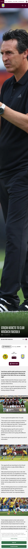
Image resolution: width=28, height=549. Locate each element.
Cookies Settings (14, 538)
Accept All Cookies (14, 546)
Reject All (14, 542)
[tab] (2, 1)
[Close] (26, 531)
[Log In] (26, 1)
